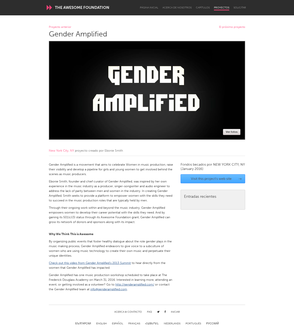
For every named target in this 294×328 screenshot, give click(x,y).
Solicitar (240, 7)
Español (117, 323)
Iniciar (175, 311)
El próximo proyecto (232, 27)
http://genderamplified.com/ (134, 284)
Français (134, 323)
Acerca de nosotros (177, 7)
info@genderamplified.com (108, 289)
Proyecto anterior (60, 27)
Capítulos (203, 7)
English (101, 323)
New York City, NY (61, 150)
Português (193, 323)
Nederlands (172, 323)
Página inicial (149, 7)
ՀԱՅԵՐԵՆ (152, 323)
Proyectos (221, 7)
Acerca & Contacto (128, 311)
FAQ (149, 311)
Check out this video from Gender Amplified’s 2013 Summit (90, 263)
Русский (212, 323)
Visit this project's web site (216, 179)
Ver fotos (232, 131)
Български (83, 323)
